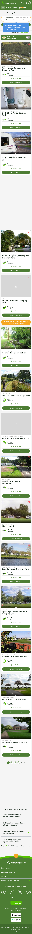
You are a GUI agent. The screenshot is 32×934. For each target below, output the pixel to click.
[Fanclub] (22, 8)
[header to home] (8, 2)
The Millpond (8, 526)
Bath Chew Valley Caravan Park (14, 114)
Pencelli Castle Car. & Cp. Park (16, 396)
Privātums (27, 926)
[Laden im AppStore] (16, 915)
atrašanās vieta (17, 78)
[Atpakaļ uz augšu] (16, 856)
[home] (16, 862)
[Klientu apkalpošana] (22, 3)
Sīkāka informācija (16, 82)
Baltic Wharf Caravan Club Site (14, 159)
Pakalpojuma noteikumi (23, 927)
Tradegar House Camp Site (14, 742)
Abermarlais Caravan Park (14, 353)
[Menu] (3, 7)
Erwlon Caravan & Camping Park (14, 302)
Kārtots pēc (15, 32)
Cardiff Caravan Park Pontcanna (12, 482)
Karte (15, 7)
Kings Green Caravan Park (14, 699)
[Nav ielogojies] (28, 3)
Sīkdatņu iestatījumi (7, 927)
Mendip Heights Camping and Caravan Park (15, 257)
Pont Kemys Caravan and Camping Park (13, 69)
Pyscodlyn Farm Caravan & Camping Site (14, 613)
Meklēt (8, 7)
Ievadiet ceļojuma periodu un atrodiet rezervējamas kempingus (16, 322)
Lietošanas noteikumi (9, 926)
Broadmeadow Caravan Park (15, 569)
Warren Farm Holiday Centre (15, 438)
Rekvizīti (19, 926)
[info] (15, 38)
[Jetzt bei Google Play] (16, 920)
